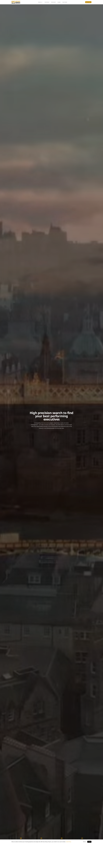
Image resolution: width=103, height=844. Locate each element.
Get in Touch (88, 2)
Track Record (47, 2)
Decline (84, 841)
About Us (40, 2)
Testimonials (53, 2)
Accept (89, 841)
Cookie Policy (68, 841)
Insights (59, 2)
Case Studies (64, 2)
